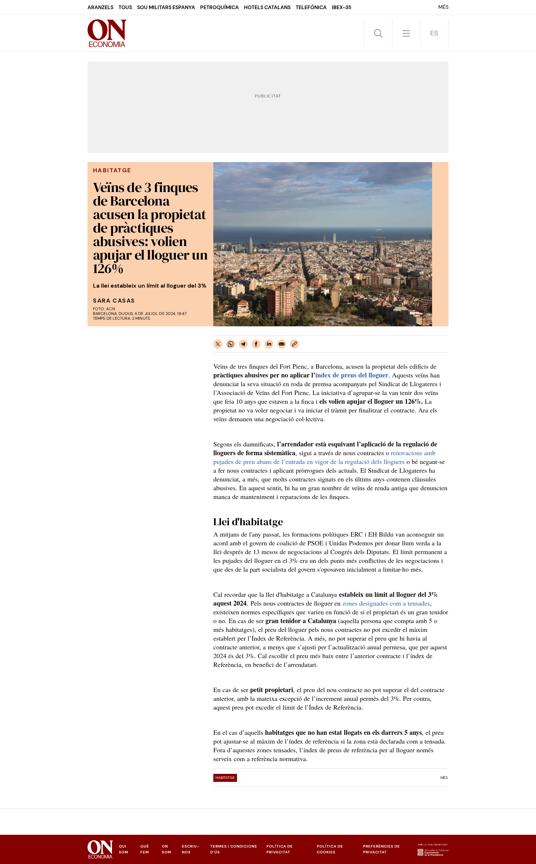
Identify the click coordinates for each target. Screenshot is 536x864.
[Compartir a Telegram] (243, 344)
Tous (125, 7)
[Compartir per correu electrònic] (281, 344)
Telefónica (311, 7)
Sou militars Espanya (166, 7)
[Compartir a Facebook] (256, 344)
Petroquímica (219, 7)
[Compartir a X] (217, 344)
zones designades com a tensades (386, 603)
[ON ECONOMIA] (107, 33)
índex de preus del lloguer (351, 375)
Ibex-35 (341, 7)
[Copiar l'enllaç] (294, 344)
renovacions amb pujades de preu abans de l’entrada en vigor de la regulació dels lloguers (324, 457)
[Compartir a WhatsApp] (230, 344)
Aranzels (100, 7)
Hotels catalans (267, 7)
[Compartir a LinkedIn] (268, 344)
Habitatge (225, 777)
